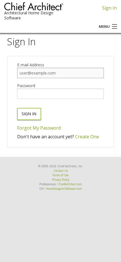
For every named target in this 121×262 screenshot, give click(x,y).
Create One (87, 137)
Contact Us (60, 171)
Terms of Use (60, 175)
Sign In (109, 8)
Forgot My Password (39, 128)
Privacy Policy (60, 180)
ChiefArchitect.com (69, 184)
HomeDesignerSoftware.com (64, 189)
